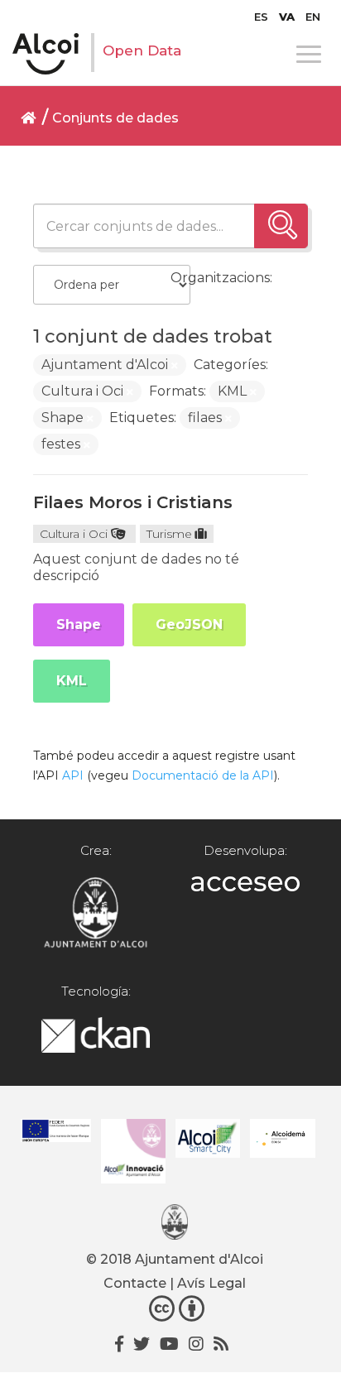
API (73, 775)
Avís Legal (211, 1283)
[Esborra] (174, 366)
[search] (281, 226)
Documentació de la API (203, 775)
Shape (78, 624)
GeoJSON (189, 624)
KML (71, 681)
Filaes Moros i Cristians (133, 502)
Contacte (134, 1283)
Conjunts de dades (115, 118)
